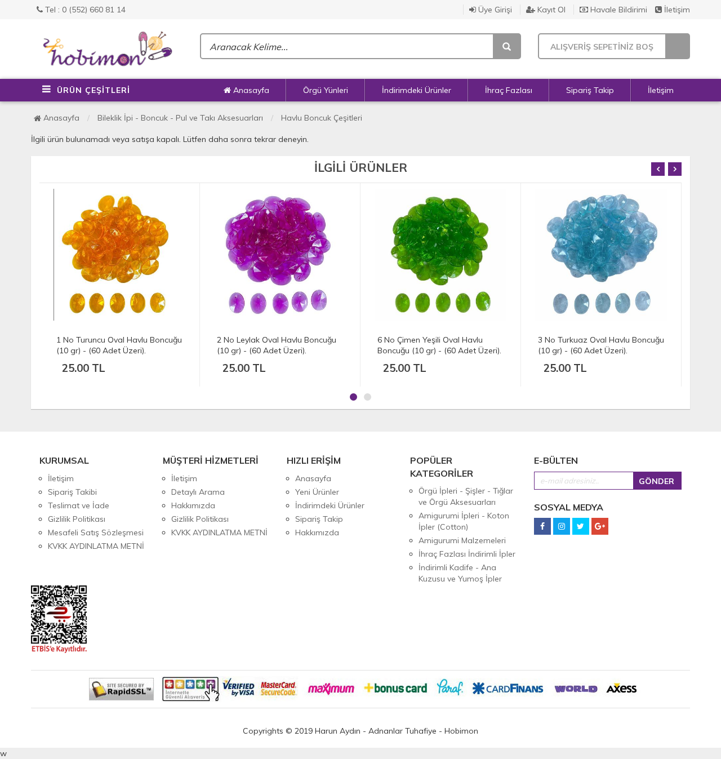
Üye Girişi (494, 10)
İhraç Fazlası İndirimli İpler (467, 554)
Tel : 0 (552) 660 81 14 (84, 10)
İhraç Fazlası (508, 90)
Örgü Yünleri (325, 90)
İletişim (676, 10)
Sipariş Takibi (72, 492)
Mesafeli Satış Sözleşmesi (96, 532)
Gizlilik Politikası (76, 519)
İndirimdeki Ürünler (416, 90)
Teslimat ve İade (78, 505)
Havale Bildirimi (617, 10)
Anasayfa (250, 90)
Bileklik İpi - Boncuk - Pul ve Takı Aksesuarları (180, 118)
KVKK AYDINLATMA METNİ (96, 546)
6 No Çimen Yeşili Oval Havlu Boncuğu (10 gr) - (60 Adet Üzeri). (439, 345)
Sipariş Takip (590, 90)
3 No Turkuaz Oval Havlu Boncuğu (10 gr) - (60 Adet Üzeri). (601, 345)
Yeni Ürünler (317, 492)
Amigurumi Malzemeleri (462, 540)
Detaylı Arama (198, 492)
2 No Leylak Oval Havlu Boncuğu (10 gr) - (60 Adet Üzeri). (276, 345)
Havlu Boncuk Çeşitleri (321, 118)
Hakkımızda (193, 505)
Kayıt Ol (550, 10)
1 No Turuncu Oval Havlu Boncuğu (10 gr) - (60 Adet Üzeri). (119, 345)
